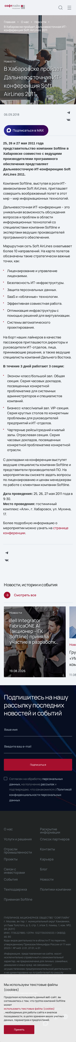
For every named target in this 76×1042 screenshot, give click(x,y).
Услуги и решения (18, 839)
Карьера (46, 859)
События (11, 879)
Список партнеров (55, 839)
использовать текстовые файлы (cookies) (29, 1008)
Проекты (11, 859)
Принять (19, 1029)
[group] (35, 641)
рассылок (47, 784)
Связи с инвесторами (14, 870)
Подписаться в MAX (28, 130)
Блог (43, 869)
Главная (9, 22)
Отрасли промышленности (18, 850)
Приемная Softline (18, 899)
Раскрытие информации (50, 830)
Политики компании (55, 889)
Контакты (47, 849)
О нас (25, 22)
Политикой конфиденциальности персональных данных (40, 794)
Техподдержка (15, 889)
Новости (40, 22)
